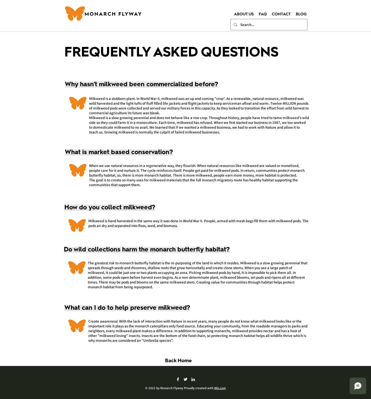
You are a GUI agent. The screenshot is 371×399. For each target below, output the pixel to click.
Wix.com (220, 388)
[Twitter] (185, 379)
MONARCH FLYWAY (113, 14)
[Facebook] (177, 379)
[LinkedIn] (193, 379)
